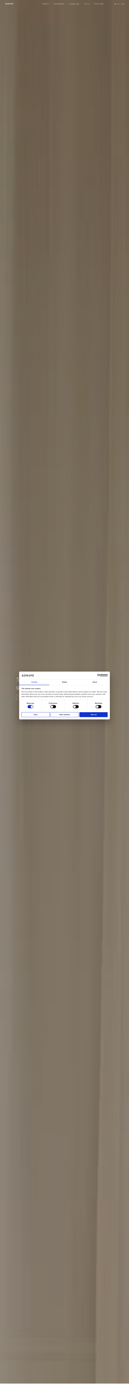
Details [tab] (64, 682)
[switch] (53, 706)
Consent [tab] (34, 682)
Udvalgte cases (74, 4)
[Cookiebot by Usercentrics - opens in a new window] (99, 675)
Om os (86, 4)
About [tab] (95, 682)
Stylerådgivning (59, 4)
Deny (35, 714)
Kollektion (45, 4)
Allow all (94, 714)
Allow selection (64, 714)
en (119, 4)
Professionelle (98, 4)
